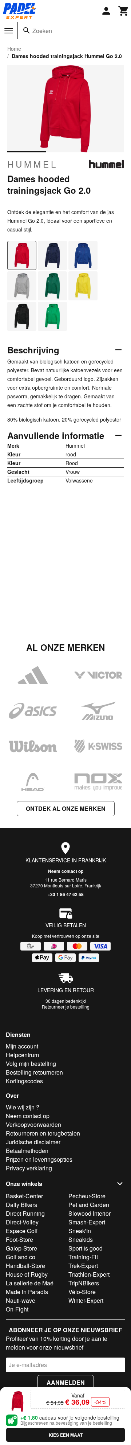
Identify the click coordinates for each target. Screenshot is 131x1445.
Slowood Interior (89, 1213)
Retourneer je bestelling (66, 1006)
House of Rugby (27, 1274)
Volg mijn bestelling (31, 1063)
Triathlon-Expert (89, 1274)
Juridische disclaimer (33, 1142)
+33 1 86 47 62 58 (66, 894)
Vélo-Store (82, 1292)
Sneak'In (79, 1231)
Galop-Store (21, 1248)
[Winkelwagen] (124, 11)
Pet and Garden (88, 1204)
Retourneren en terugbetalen (43, 1133)
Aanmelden (66, 1382)
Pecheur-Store (87, 1196)
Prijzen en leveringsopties (39, 1159)
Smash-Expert (86, 1222)
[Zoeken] (26, 30)
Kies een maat (66, 1435)
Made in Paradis (27, 1292)
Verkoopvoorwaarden (33, 1124)
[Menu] (8, 31)
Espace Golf (21, 1231)
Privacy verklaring (29, 1168)
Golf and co (20, 1257)
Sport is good (85, 1248)
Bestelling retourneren (34, 1072)
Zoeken (42, 30)
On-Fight (17, 1309)
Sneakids (80, 1239)
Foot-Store (19, 1239)
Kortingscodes (24, 1081)
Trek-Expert (83, 1265)
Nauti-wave (20, 1300)
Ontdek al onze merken (66, 808)
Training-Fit (83, 1257)
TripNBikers (83, 1283)
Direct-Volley (22, 1222)
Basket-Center (24, 1196)
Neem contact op (65, 871)
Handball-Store (25, 1265)
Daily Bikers (21, 1204)
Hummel (32, 164)
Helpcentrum (22, 1055)
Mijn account (22, 1046)
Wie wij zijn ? (22, 1107)
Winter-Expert (85, 1300)
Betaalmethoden (27, 1150)
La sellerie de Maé (29, 1283)
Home (14, 48)
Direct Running (25, 1213)
